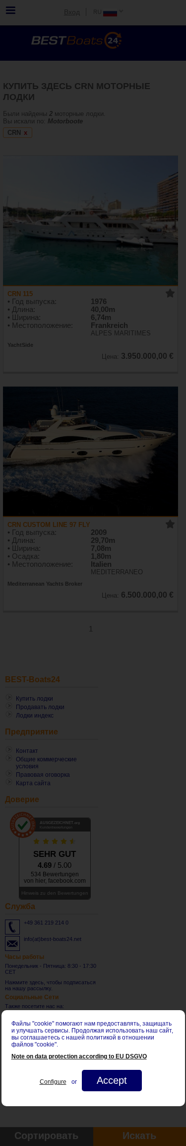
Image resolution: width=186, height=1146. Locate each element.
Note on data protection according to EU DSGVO (79, 1056)
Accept (112, 1080)
